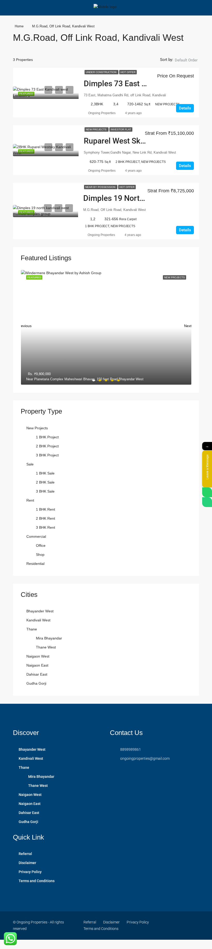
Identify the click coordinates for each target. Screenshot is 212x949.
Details (185, 108)
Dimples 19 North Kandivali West (140, 198)
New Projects (96, 129)
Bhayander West (40, 611)
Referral (25, 854)
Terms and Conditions (37, 881)
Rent (30, 500)
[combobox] (186, 65)
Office (41, 545)
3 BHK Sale (45, 491)
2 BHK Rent (45, 518)
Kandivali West (38, 620)
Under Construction (101, 72)
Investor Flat (121, 129)
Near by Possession (100, 187)
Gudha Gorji (36, 683)
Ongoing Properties (102, 113)
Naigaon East (37, 665)
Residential (35, 564)
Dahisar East (36, 674)
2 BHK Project (47, 446)
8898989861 (130, 749)
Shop (40, 554)
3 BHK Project (47, 455)
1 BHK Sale (45, 473)
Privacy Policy (30, 872)
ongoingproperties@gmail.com (145, 758)
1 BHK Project (47, 437)
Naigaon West (37, 656)
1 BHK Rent (45, 509)
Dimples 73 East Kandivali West (138, 83)
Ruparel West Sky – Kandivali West (144, 140)
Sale (30, 464)
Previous (24, 325)
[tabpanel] (106, 327)
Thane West (46, 647)
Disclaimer (27, 863)
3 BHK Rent (45, 527)
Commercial (36, 536)
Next (187, 325)
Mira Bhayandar (49, 638)
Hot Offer (127, 72)
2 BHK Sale (45, 482)
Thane (31, 629)
